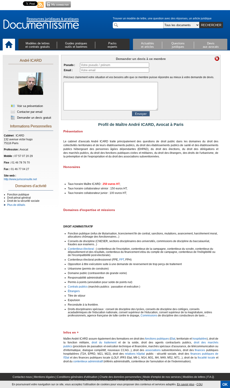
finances (200, 350)
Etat (172, 338)
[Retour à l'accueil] (41, 23)
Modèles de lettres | (195, 377)
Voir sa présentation (29, 106)
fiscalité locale (206, 357)
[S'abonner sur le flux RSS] (41, 8)
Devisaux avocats (211, 45)
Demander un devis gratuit (33, 117)
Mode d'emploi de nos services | (163, 377)
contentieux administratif (88, 361)
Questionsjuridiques (178, 45)
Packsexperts (112, 45)
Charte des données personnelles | (121, 377)
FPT (121, 259)
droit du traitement (104, 342)
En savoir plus (185, 384)
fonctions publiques (157, 338)
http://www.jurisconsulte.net (20, 179)
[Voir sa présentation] (30, 99)
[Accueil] (9, 45)
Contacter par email (29, 111)
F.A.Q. (211, 377)
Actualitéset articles (147, 45)
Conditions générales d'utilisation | (78, 377)
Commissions (149, 315)
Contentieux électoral (81, 248)
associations (153, 350)
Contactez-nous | (23, 377)
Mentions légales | (45, 377)
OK (225, 384)
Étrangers (74, 291)
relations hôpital (135, 353)
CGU (200, 384)
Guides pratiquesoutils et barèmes (76, 45)
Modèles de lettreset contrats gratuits (37, 45)
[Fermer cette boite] (217, 58)
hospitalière (199, 338)
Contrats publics (78, 286)
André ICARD (31, 60)
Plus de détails (15, 204)
